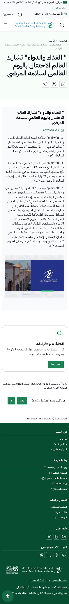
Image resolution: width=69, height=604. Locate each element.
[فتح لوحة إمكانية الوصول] (8, 596)
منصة (60, 489)
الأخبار (52, 41)
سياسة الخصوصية (58, 580)
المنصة (59, 473)
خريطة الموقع (23, 587)
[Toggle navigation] (5, 24)
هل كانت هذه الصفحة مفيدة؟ (48, 400)
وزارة (61, 483)
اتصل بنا (56, 364)
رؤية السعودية (57, 467)
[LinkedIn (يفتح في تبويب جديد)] (56, 537)
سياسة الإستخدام (38, 580)
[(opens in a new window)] (63, 84)
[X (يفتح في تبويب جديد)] (49, 537)
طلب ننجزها (61, 512)
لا (11, 400)
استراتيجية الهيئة (59, 449)
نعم (22, 400)
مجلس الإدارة (60, 444)
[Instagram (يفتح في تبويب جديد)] (64, 537)
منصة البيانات (56, 478)
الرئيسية (63, 41)
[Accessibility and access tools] (42, 555)
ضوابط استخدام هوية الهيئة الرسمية (50, 587)
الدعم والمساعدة (58, 507)
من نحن (63, 439)
